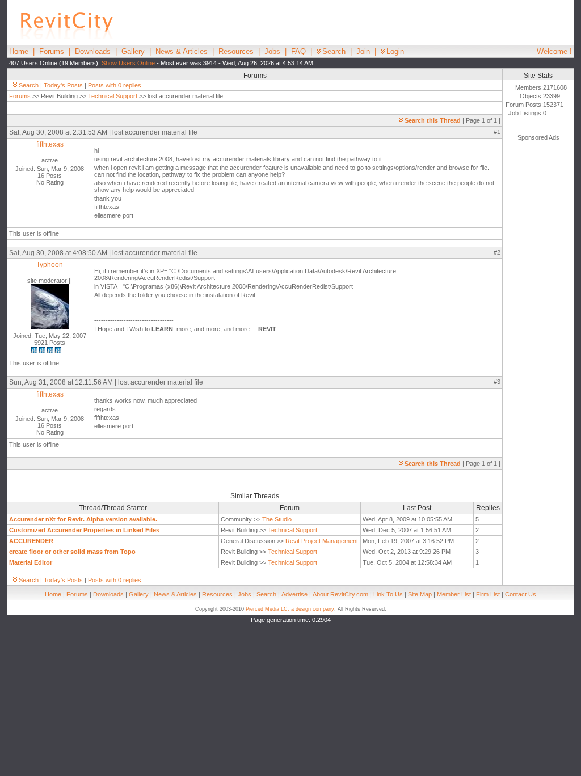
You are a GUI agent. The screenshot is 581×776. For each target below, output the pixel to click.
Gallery (133, 51)
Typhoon (49, 265)
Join (363, 51)
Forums (51, 51)
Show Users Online (128, 63)
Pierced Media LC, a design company (290, 609)
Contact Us (520, 594)
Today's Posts (63, 85)
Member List (454, 594)
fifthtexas (50, 144)
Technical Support (112, 96)
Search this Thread (433, 120)
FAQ (298, 51)
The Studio (277, 519)
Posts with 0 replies (114, 85)
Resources (236, 51)
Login (395, 51)
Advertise (294, 594)
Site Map (420, 594)
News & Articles (181, 51)
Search (334, 51)
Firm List (488, 594)
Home (18, 51)
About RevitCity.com (340, 594)
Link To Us (388, 594)
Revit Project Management (321, 540)
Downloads (93, 51)
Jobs (272, 51)
